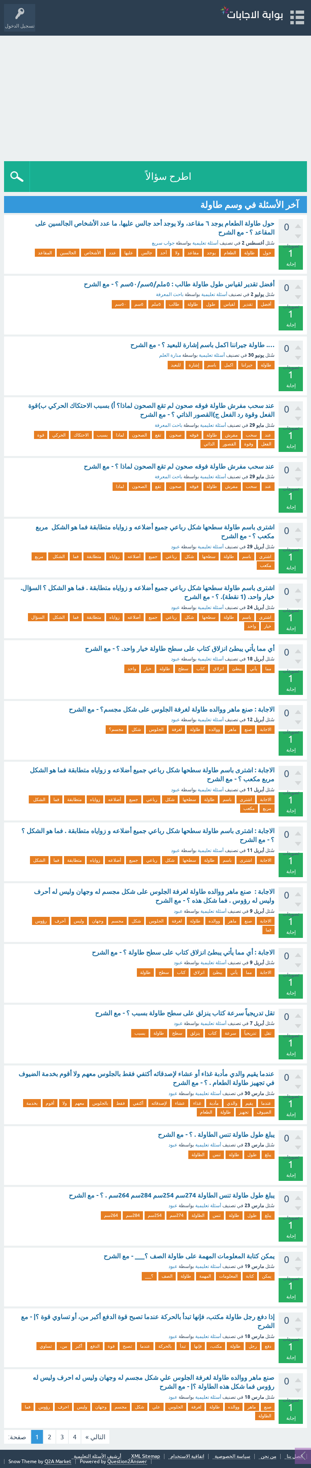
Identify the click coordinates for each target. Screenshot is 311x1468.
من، (63, 1346)
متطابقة (94, 556)
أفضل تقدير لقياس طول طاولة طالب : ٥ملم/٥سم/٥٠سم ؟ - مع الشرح (179, 284)
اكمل (228, 364)
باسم (211, 364)
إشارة (194, 364)
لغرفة (177, 729)
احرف (63, 1406)
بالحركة (165, 1346)
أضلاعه (134, 556)
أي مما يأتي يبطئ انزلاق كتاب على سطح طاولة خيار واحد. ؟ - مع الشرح (180, 648)
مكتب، (216, 1346)
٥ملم (156, 304)
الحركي (59, 435)
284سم (133, 1215)
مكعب (265, 565)
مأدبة (214, 1103)
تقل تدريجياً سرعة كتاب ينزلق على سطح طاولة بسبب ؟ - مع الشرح (185, 1013)
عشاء (180, 1103)
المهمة (205, 1276)
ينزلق (195, 1033)
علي (156, 1406)
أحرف (60, 920)
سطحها (208, 556)
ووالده (214, 729)
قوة (40, 435)
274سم (176, 1215)
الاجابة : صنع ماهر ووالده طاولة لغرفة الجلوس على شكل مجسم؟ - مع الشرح (172, 709)
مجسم (117, 920)
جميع (153, 556)
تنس (217, 1154)
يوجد (211, 252)
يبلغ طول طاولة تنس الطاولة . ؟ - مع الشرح (216, 1134)
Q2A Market (58, 1461)
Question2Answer (127, 1461)
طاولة (249, 252)
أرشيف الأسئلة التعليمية (97, 1456)
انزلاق (218, 668)
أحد (163, 252)
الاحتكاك (81, 435)
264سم (111, 1215)
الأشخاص (92, 252)
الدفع (95, 1346)
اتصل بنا (294, 1456)
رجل (253, 1346)
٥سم (138, 304)
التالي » (95, 1436)
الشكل (58, 556)
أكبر (78, 1346)
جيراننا (247, 364)
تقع (158, 435)
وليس (79, 920)
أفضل (266, 304)
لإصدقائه (159, 1103)
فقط (120, 1103)
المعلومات (228, 1276)
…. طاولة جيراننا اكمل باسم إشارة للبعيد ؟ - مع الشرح (202, 345)
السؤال (38, 617)
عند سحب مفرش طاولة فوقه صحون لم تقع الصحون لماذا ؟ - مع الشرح (179, 466)
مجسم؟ (116, 729)
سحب (251, 435)
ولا (177, 252)
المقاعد (45, 252)
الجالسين (68, 252)
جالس (146, 252)
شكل (189, 556)
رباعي (171, 556)
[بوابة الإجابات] (251, 14)
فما (76, 556)
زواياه (114, 556)
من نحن (268, 1456)
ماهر (232, 729)
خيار (267, 626)
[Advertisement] (155, 96)
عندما (266, 1103)
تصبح (127, 1346)
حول (267, 252)
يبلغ (268, 1154)
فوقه (194, 435)
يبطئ (237, 668)
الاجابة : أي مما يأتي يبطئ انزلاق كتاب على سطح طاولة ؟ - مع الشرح (183, 952)
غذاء (197, 1103)
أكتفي (138, 1103)
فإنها (198, 1346)
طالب (174, 304)
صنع (248, 729)
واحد (251, 626)
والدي (232, 1103)
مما (268, 668)
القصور (229, 443)
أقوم (50, 1103)
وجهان (97, 920)
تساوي (46, 1346)
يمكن (266, 1276)
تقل (267, 1033)
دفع (268, 1346)
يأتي (253, 668)
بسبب (102, 435)
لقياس (229, 304)
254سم (155, 1215)
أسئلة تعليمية (205, 243)
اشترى (265, 556)
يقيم (249, 1103)
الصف (167, 1276)
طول (210, 304)
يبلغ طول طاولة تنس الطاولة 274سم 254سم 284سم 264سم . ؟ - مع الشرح (172, 1195)
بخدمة (32, 1103)
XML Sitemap (145, 1456)
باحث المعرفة (169, 294)
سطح (183, 668)
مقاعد (193, 252)
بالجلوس (100, 1103)
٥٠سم (120, 304)
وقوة (248, 443)
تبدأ (183, 1346)
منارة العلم (170, 355)
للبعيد (176, 364)
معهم (79, 1103)
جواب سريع (163, 243)
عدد (112, 252)
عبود (175, 547)
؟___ (149, 1276)
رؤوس (41, 920)
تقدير (248, 304)
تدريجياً (250, 1033)
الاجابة (265, 729)
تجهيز (244, 1112)
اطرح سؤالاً (168, 176)
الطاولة (198, 1154)
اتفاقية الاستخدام (187, 1456)
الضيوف (264, 1112)
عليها (128, 252)
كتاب (200, 668)
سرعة (230, 1033)
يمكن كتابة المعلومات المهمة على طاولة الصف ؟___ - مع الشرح (189, 1256)
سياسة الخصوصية (232, 1456)
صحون (175, 435)
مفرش (231, 435)
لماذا (120, 435)
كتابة (250, 1276)
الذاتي (209, 443)
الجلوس (156, 729)
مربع (39, 556)
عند (268, 435)
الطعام (230, 252)
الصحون (139, 435)
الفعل (266, 443)
